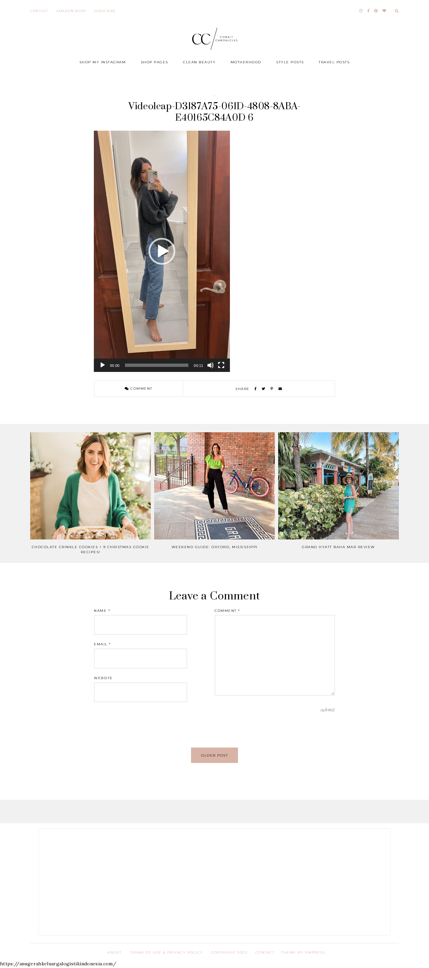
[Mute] (210, 365)
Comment (140, 388)
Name (102, 610)
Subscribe (105, 11)
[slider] (157, 365)
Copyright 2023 (229, 952)
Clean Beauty (199, 62)
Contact (39, 11)
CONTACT (265, 952)
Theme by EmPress (303, 952)
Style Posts (290, 62)
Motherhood (246, 62)
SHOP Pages (154, 62)
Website (103, 678)
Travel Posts (334, 62)
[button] (161, 251)
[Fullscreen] (221, 365)
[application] (162, 251)
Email (102, 644)
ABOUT (114, 952)
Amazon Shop (71, 11)
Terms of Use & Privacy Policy (166, 952)
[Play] (102, 365)
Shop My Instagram (102, 62)
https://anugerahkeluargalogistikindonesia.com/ (58, 964)
